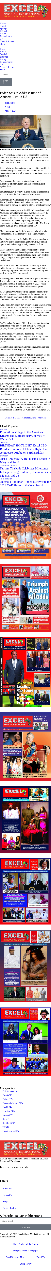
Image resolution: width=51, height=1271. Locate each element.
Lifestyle (4, 31)
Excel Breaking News (15, 1257)
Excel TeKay (25, 1264)
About (3, 26)
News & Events (7, 41)
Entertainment (6, 36)
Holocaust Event (28, 417)
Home (3, 23)
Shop (2, 44)
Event (2, 465)
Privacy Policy (9, 1208)
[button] (25, 1080)
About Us (7, 1188)
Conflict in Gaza (12, 417)
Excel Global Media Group (25, 1244)
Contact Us (8, 1195)
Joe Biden (41, 417)
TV (1, 39)
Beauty (3, 33)
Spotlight (4, 28)
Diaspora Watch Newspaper (25, 1250)
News (7, 107)
